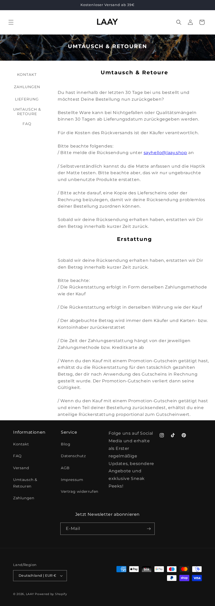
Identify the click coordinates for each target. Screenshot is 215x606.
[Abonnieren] (148, 529)
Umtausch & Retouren (25, 483)
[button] (11, 22)
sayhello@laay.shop (165, 152)
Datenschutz (73, 456)
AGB (65, 468)
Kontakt (21, 444)
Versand (21, 468)
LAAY (30, 594)
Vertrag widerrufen (79, 491)
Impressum (72, 479)
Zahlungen (23, 498)
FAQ (17, 456)
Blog (65, 444)
